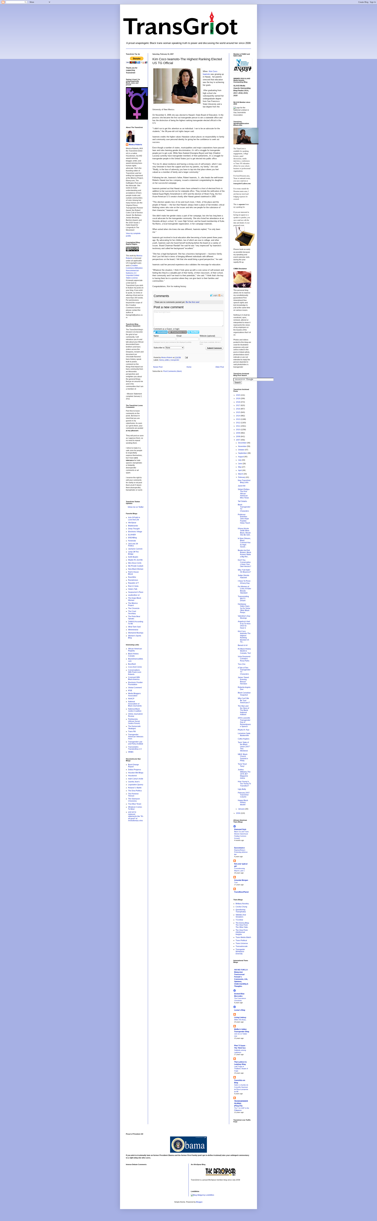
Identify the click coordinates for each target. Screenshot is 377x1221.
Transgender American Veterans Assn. (135, 737)
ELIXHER (132, 535)
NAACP (131, 699)
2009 (238, 433)
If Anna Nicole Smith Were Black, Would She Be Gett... (244, 532)
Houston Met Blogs (135, 773)
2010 (238, 430)
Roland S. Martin (135, 788)
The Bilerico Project (133, 604)
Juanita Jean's (134, 782)
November (242, 446)
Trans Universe (242, 943)
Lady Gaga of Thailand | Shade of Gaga (241, 1069)
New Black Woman (135, 569)
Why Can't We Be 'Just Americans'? (244, 700)
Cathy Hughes (243, 739)
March (241, 474)
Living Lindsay (240, 1017)
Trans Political (241, 940)
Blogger (199, 1202)
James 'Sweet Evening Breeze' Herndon (243, 680)
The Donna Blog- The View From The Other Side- (242, 925)
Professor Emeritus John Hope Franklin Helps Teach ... (244, 520)
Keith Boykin (133, 557)
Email (179, 336)
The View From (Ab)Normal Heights (242, 932)
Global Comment (135, 688)
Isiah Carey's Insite (135, 779)
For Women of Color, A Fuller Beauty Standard (244, 590)
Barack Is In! (243, 645)
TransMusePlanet (241, 892)
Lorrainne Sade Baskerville (244, 734)
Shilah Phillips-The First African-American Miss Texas (244, 493)
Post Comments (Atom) (172, 371)
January (241, 809)
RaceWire (132, 577)
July (240, 460)
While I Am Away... (240, 1020)
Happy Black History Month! (243, 802)
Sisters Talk (132, 589)
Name (156, 336)
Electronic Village (135, 532)
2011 (238, 426)
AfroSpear (132, 523)
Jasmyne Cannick (135, 549)
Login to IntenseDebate (161, 332)
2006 (238, 813)
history (161, 360)
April (240, 470)
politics (167, 360)
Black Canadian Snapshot (244, 694)
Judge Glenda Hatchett (243, 576)
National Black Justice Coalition (134, 710)
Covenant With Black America (134, 678)
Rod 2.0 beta (133, 586)
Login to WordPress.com (177, 332)
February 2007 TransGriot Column (244, 795)
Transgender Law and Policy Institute (135, 743)
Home (189, 367)
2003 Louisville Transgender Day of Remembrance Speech (244, 722)
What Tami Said (134, 627)
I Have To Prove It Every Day (244, 582)
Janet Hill (241, 486)
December (242, 443)
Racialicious (133, 580)
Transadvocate (242, 946)
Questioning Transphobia (241, 911)
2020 (238, 395)
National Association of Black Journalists (135, 704)
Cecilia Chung (241, 907)
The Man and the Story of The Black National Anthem (243, 710)
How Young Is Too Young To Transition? (244, 784)
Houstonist (132, 776)
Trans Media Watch (243, 937)
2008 (238, 436)
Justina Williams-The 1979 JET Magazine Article (244, 774)
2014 (238, 416)
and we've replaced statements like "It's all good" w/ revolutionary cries (135, 816)
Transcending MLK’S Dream (243, 598)
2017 (238, 405)
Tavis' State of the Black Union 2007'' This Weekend (244, 746)
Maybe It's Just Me (135, 560)
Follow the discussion (220, 295)
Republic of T (133, 583)
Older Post (219, 367)
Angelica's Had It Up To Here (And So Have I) (244, 624)
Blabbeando (133, 526)
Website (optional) (207, 336)
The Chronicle (133, 608)
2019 (238, 398)
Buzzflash (132, 664)
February (242, 477)
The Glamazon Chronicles (134, 800)
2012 (238, 423)
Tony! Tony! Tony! (242, 765)
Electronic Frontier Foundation (135, 683)
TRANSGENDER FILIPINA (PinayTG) (241, 1103)
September (242, 453)
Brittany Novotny (242, 904)
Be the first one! (192, 302)
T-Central (239, 920)
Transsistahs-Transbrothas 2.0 (135, 748)
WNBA (130, 752)
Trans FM (132, 731)
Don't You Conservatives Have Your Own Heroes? (244, 563)
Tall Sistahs (242, 501)
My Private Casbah (135, 566)
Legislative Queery (135, 785)
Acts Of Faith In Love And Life (134, 518)
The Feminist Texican (133, 795)
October (241, 450)
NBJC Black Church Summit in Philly (243, 757)
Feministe (132, 541)
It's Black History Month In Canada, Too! (244, 651)
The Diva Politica (135, 791)
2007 (238, 440)
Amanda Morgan (241, 880)
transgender (175, 360)
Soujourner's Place (135, 592)
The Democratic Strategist (134, 727)
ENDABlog (132, 538)
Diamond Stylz (240, 829)
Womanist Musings (135, 633)
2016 (238, 409)
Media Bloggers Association (134, 694)
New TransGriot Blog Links (244, 481)
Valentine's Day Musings (244, 617)
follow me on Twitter (136, 507)
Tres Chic (241, 664)
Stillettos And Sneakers (241, 916)
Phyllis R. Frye (243, 730)
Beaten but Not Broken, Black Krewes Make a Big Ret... (244, 553)
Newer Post (157, 367)
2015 (238, 412)
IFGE (130, 691)
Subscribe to (159, 348)
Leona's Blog (239, 1010)
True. (236, 882)
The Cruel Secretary (132, 612)
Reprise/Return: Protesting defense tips (241, 852)
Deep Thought (134, 529)
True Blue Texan (134, 804)
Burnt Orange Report (133, 766)
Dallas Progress (134, 770)
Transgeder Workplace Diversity (240, 951)
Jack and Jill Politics (133, 545)
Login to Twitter (193, 332)
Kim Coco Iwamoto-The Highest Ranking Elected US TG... (244, 636)
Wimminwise (133, 630)
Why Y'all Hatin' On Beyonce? (244, 571)
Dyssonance (239, 848)
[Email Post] (186, 357)
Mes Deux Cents (134, 563)
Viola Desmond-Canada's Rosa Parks (244, 658)
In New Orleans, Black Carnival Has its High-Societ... (244, 542)
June (240, 464)
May (240, 467)
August (241, 457)
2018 (238, 402)
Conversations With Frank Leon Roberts (134, 672)
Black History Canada (133, 655)
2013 (238, 419)
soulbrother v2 (134, 595)
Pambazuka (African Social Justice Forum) (134, 721)
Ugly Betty (242, 789)
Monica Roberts (135, 145)
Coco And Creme (135, 667)
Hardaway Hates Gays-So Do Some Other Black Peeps (244, 608)
